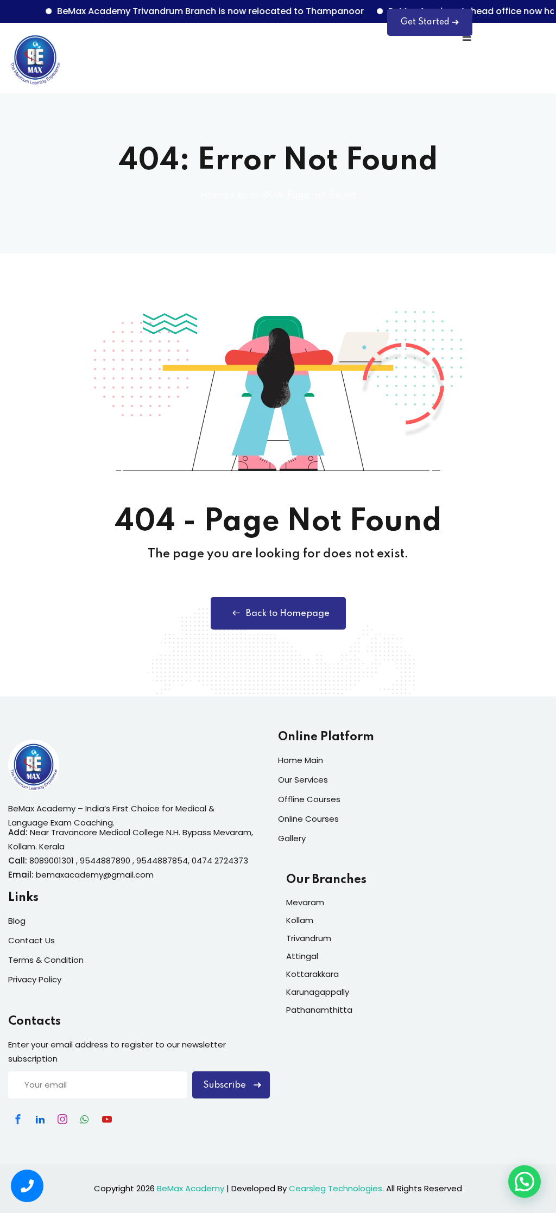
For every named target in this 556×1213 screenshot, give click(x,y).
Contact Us (31, 940)
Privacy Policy (34, 979)
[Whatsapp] (84, 1119)
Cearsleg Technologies (335, 1188)
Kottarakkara (312, 974)
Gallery (292, 838)
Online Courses (308, 818)
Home (214, 195)
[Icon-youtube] (107, 1119)
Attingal (302, 956)
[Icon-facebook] (18, 1119)
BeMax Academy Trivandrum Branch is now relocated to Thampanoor (196, 11)
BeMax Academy (190, 1188)
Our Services (303, 779)
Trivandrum (308, 938)
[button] (524, 1181)
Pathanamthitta (319, 1009)
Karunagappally (317, 992)
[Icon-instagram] (62, 1119)
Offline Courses (309, 799)
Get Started (425, 22)
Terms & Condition (46, 960)
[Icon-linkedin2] (40, 1119)
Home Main (300, 760)
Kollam (299, 920)
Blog (17, 920)
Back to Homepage (288, 613)
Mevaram (305, 902)
